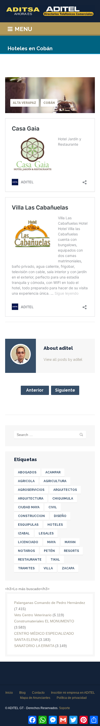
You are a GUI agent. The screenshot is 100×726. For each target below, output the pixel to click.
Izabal (24, 533)
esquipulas (28, 524)
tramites (26, 568)
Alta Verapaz (24, 103)
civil (52, 507)
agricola (26, 481)
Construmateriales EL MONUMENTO (44, 621)
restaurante (30, 559)
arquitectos (65, 490)
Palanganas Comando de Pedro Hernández (49, 603)
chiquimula (62, 498)
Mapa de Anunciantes (35, 698)
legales (46, 533)
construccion (31, 516)
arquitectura (30, 498)
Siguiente (65, 390)
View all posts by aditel (63, 359)
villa (48, 568)
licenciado (28, 542)
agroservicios (31, 490)
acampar (53, 472)
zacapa (68, 568)
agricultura (55, 481)
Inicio (9, 692)
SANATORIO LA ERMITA (34, 646)
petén (49, 551)
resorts (71, 551)
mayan (70, 542)
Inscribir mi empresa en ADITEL (73, 692)
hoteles (55, 524)
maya (51, 542)
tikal (55, 559)
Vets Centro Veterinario (33, 615)
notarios (26, 551)
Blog (22, 692)
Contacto (38, 692)
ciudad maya (28, 507)
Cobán (49, 103)
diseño (60, 516)
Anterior (35, 390)
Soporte (64, 708)
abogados (27, 472)
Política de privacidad (72, 698)
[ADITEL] (50, 11)
